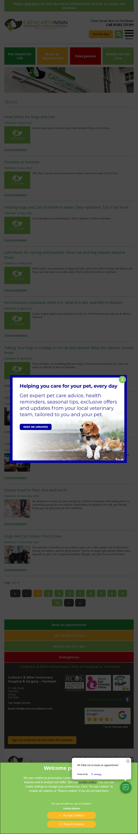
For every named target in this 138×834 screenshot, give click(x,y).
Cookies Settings (71, 808)
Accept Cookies (73, 815)
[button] (125, 787)
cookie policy (88, 782)
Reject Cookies (74, 824)
